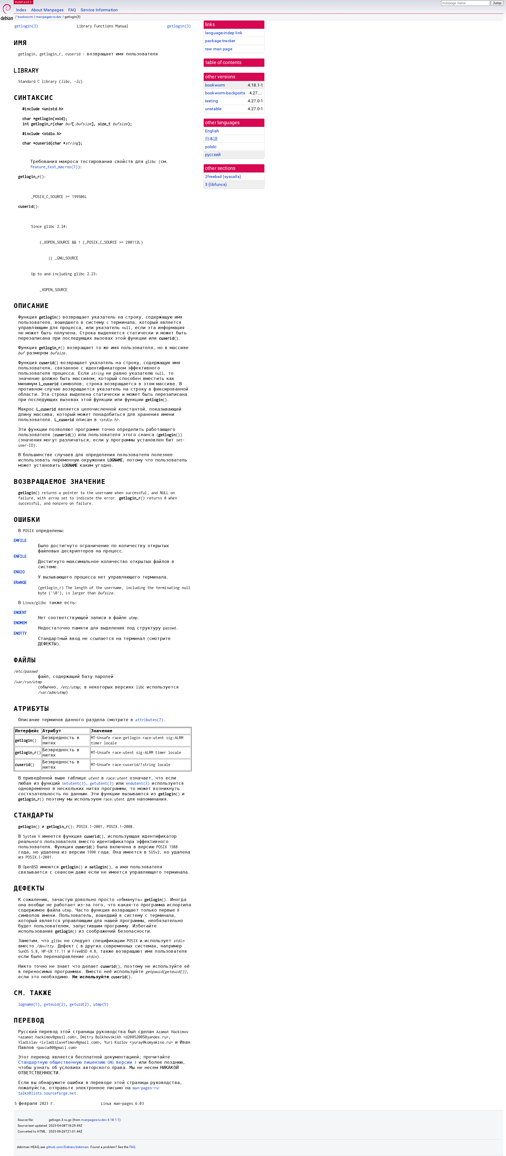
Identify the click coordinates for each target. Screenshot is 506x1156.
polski (210, 146)
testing (211, 100)
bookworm (25, 17)
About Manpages (47, 9)
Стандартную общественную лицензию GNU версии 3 (77, 1062)
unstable (213, 108)
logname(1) (29, 1004)
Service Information (99, 9)
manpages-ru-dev (48, 17)
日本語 (211, 138)
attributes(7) (149, 719)
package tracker (220, 40)
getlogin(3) (26, 26)
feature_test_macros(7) (53, 167)
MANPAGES (23, 2)
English (212, 130)
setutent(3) (74, 783)
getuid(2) (79, 1004)
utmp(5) (100, 1004)
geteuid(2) (54, 1004)
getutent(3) (102, 783)
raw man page (218, 48)
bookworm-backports (225, 92)
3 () (216, 184)
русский (213, 154)
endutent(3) (138, 783)
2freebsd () (223, 176)
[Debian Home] (6, 10)
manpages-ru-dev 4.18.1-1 (100, 1120)
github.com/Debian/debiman (67, 1147)
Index (21, 9)
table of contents (224, 62)
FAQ (72, 9)
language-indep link (223, 32)
